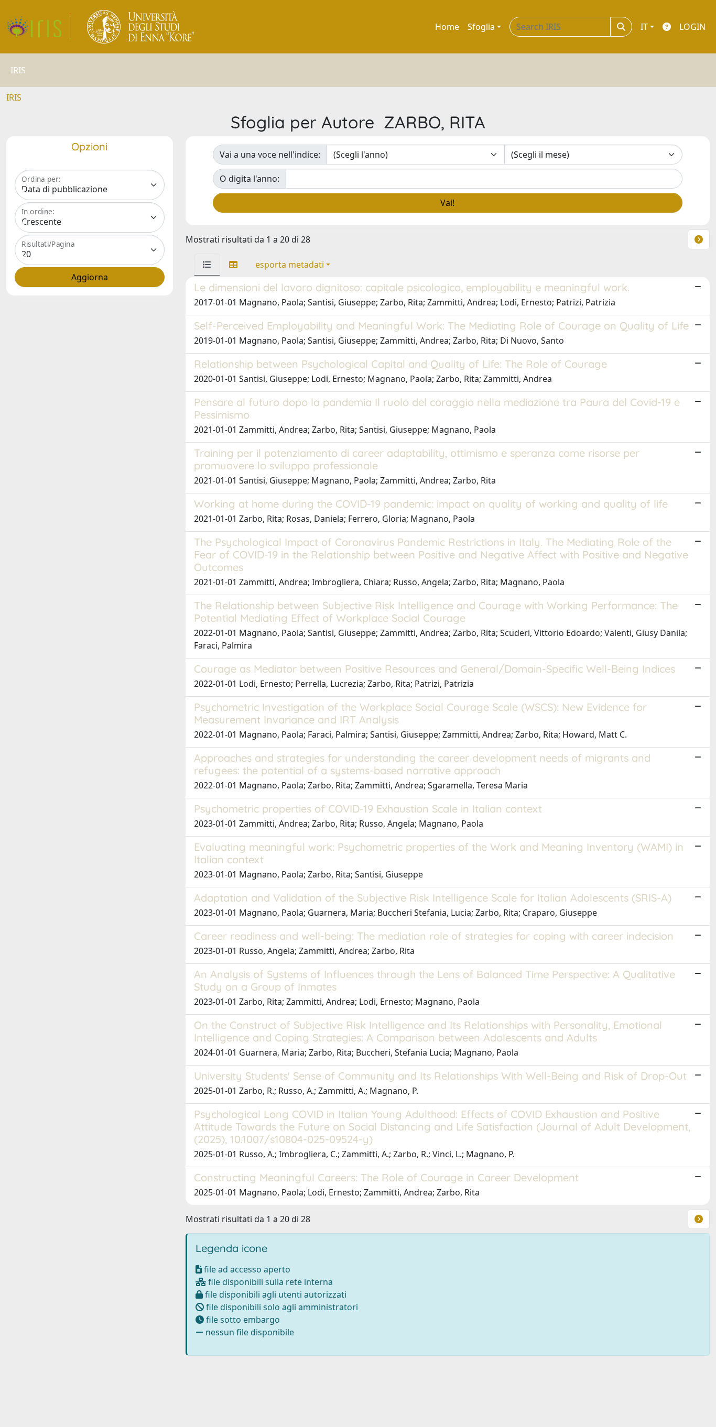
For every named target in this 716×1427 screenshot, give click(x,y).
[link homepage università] (141, 26)
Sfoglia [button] (481, 26)
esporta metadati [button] (289, 264)
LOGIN (692, 26)
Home (447, 26)
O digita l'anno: (249, 178)
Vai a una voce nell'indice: (270, 154)
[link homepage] (38, 26)
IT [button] (644, 26)
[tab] (207, 265)
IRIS (13, 97)
